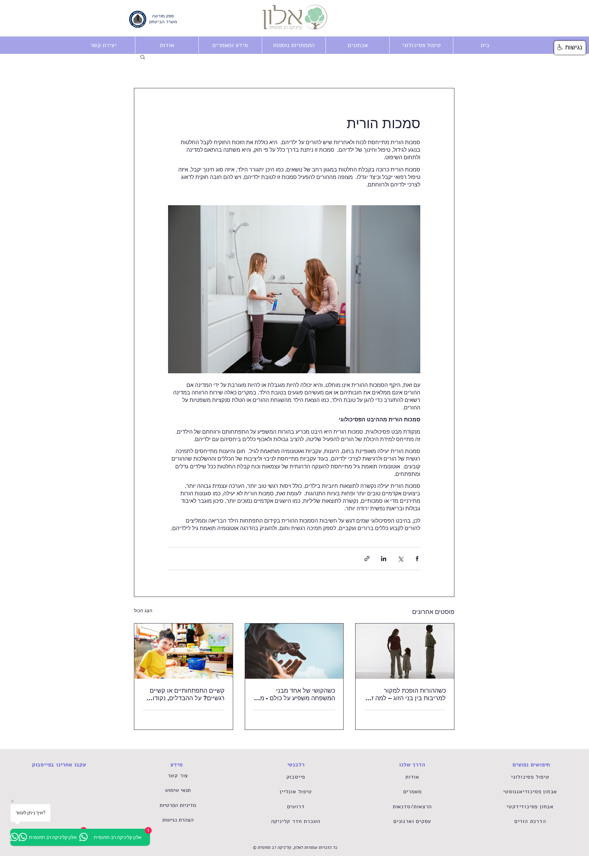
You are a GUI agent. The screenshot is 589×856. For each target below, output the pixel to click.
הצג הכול (143, 610)
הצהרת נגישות (178, 820)
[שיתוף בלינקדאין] (383, 558)
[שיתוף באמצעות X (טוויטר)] (400, 558)
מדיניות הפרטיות (178, 805)
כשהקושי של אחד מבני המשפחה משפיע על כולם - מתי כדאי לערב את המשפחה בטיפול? (294, 694)
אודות (412, 777)
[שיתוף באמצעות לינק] (367, 558)
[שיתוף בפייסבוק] (417, 558)
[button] (294, 45)
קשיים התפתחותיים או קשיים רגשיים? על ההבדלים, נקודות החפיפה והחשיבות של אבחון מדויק (187, 694)
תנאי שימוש (178, 790)
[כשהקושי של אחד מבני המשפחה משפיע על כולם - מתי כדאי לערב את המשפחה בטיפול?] (294, 651)
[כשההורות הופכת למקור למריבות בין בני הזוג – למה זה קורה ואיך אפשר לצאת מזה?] (405, 651)
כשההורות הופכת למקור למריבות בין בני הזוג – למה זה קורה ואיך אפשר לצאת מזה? (407, 694)
